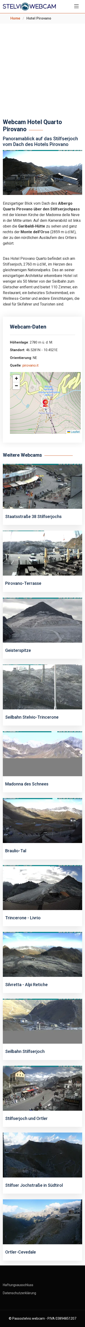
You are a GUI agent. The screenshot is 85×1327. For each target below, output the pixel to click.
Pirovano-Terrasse (23, 583)
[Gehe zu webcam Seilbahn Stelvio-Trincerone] (42, 686)
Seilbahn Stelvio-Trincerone (32, 717)
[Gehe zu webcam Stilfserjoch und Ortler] (42, 1087)
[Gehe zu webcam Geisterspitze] (42, 619)
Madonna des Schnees (26, 783)
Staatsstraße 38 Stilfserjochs (33, 516)
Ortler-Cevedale (20, 1252)
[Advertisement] (42, 68)
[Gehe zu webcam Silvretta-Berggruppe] (42, 954)
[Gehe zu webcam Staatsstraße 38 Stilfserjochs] (42, 486)
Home (15, 18)
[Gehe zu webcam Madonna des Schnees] (42, 753)
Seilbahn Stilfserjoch (25, 1051)
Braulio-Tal (15, 850)
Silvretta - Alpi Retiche (26, 984)
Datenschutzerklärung (19, 1293)
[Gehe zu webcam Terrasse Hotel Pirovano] (42, 553)
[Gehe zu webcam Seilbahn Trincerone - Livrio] (42, 887)
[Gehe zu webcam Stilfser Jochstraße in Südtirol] (42, 1155)
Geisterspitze (18, 650)
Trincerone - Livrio (23, 917)
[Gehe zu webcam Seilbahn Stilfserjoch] (42, 1021)
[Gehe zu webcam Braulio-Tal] (42, 820)
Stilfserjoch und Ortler (26, 1118)
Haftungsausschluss (18, 1285)
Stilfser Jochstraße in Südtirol (34, 1185)
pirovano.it (30, 365)
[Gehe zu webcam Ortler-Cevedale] (42, 1221)
